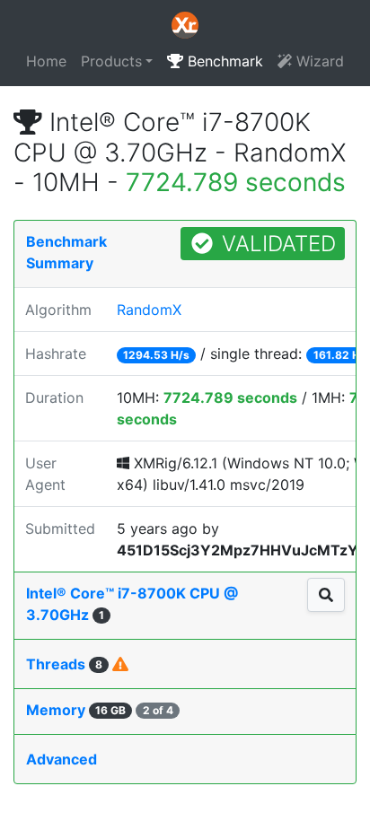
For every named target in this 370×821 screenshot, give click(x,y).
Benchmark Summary (66, 252)
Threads (64, 664)
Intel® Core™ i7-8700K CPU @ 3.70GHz (132, 604)
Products (111, 61)
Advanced (61, 759)
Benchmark (223, 61)
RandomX (149, 310)
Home (46, 61)
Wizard (318, 61)
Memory (99, 710)
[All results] (326, 595)
